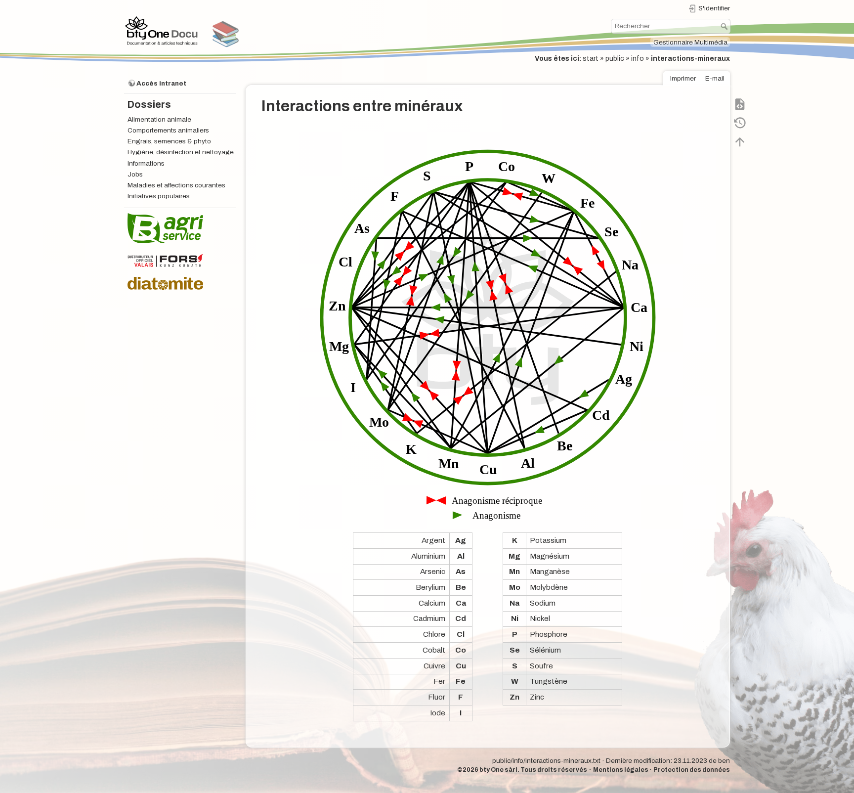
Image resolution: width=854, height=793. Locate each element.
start (590, 58)
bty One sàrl (498, 769)
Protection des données (691, 769)
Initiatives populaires (159, 196)
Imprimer (683, 78)
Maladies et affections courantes (176, 185)
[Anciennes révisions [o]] (739, 122)
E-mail (715, 78)
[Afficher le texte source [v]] (739, 103)
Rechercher (725, 26)
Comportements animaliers (168, 130)
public (614, 58)
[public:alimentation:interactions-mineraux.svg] (488, 322)
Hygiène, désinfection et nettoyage (181, 152)
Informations (146, 163)
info (637, 58)
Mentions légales (620, 769)
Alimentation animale (159, 119)
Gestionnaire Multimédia (690, 42)
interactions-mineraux (690, 58)
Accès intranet (161, 83)
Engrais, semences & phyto (169, 141)
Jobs (135, 174)
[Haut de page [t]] (739, 141)
